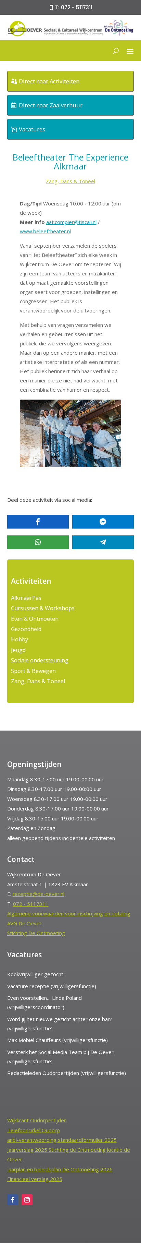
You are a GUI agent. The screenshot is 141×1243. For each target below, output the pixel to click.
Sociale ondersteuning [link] (39, 660)
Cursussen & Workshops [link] (43, 608)
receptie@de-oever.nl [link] (38, 893)
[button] (130, 50)
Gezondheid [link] (26, 629)
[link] (70, 35)
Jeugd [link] (18, 650)
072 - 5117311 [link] (31, 903)
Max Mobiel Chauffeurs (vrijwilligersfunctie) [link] (57, 1040)
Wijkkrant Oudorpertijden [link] (37, 1120)
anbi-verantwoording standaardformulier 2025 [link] (62, 1139)
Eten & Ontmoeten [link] (35, 619)
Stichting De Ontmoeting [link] (36, 933)
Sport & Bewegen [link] (33, 671)
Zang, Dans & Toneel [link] (70, 181)
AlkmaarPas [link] (26, 598)
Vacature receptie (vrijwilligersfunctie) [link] (51, 986)
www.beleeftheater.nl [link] (45, 231)
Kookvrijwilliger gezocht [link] (35, 974)
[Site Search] (116, 50)
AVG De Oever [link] (24, 923)
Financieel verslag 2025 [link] (34, 1178)
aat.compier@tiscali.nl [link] (71, 221)
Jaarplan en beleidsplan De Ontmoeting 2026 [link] (60, 1169)
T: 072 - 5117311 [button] (73, 7)
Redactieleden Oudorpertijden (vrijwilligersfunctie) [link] (66, 1072)
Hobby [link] (19, 639)
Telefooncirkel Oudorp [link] (33, 1130)
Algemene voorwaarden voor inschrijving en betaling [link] (68, 913)
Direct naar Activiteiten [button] (49, 81)
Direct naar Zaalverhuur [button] (50, 105)
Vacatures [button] (32, 129)
